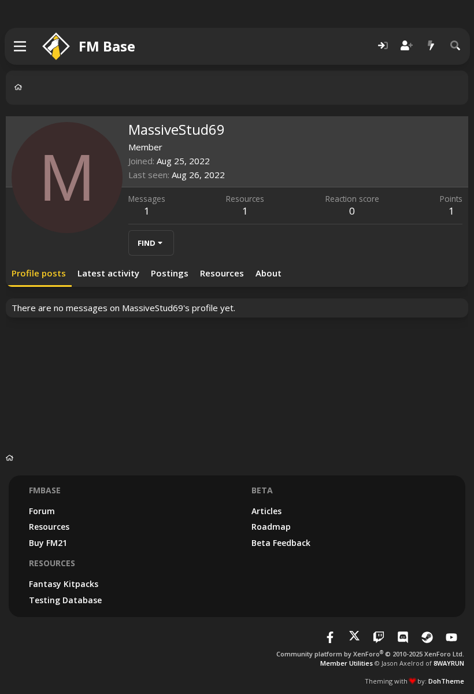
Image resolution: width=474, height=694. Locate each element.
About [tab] (268, 273)
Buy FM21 (48, 542)
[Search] (455, 46)
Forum (42, 510)
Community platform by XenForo (370, 653)
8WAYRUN (449, 663)
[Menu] (20, 46)
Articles (266, 510)
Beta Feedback (280, 542)
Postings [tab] (169, 273)
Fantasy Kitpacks (63, 583)
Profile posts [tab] (39, 273)
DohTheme (446, 681)
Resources (49, 526)
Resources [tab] (222, 273)
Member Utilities (346, 663)
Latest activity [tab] (108, 273)
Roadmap (271, 526)
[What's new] (431, 46)
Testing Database (65, 600)
